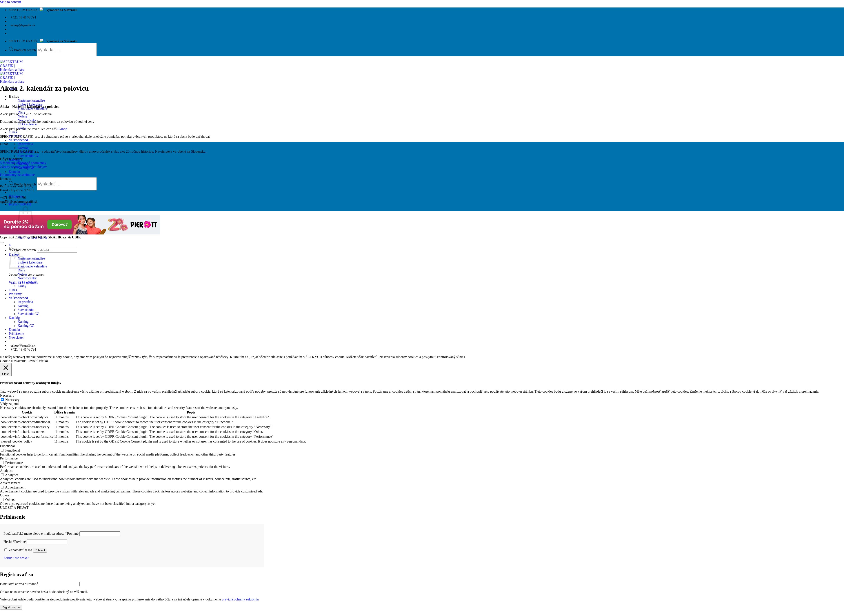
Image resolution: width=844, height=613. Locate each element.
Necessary (12, 400)
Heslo (15, 541)
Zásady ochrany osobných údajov (23, 167)
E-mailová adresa (19, 584)
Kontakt (14, 172)
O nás (13, 132)
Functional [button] (7, 446)
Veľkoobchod (18, 140)
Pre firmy (15, 294)
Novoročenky (27, 278)
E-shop (14, 96)
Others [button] (4, 495)
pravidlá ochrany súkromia (240, 599)
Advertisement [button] (10, 483)
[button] (20, 204)
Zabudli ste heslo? (16, 558)
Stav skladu (26, 310)
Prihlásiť (40, 550)
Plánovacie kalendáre (32, 266)
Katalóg (23, 148)
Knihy (22, 286)
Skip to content (10, 2)
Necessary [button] (7, 395)
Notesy (22, 116)
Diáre (21, 270)
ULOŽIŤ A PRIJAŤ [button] (14, 507)
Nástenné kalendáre (31, 100)
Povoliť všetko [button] (37, 361)
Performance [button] (9, 458)
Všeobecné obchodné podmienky (23, 163)
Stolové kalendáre (30, 104)
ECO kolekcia (27, 124)
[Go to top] (2, 242)
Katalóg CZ (26, 326)
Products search (25, 50)
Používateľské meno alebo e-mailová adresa (41, 533)
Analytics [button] (6, 470)
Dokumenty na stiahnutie (17, 175)
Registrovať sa (11, 607)
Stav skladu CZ (28, 156)
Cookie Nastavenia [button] (13, 361)
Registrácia (25, 144)
